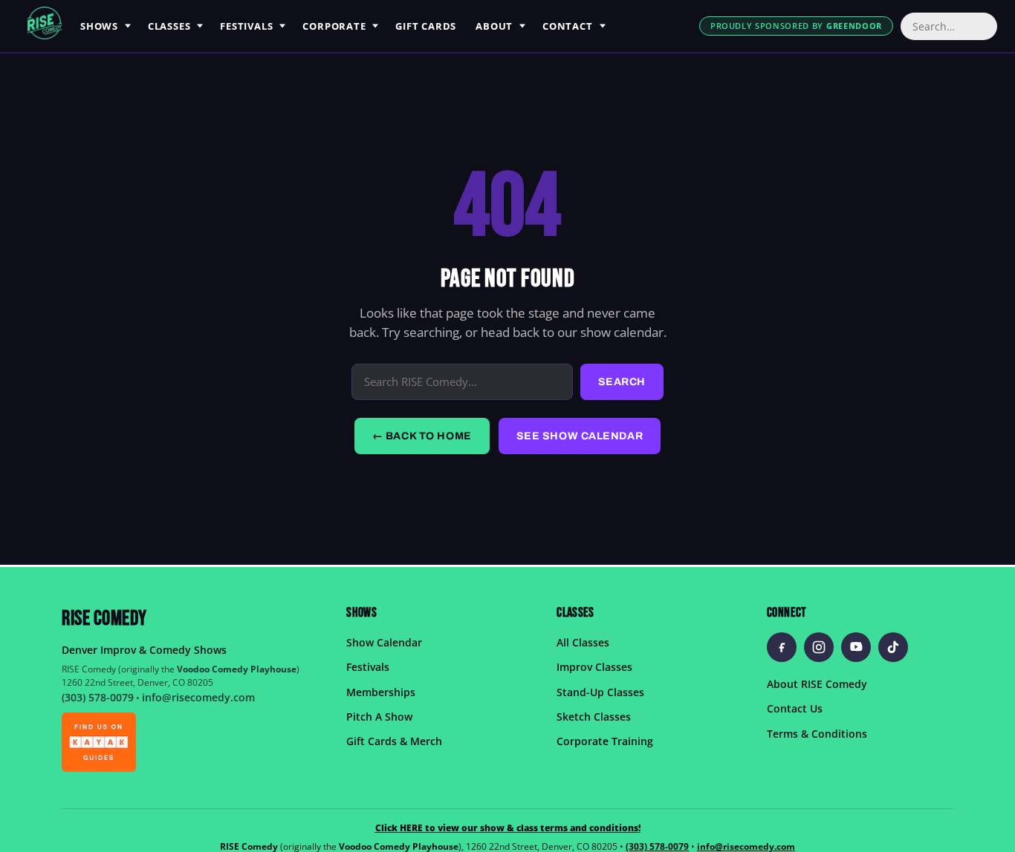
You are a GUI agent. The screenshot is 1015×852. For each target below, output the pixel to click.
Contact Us (795, 708)
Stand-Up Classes (600, 691)
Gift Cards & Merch (394, 741)
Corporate (334, 26)
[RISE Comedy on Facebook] (782, 647)
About (494, 26)
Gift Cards (425, 26)
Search (622, 381)
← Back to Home (422, 436)
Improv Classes (594, 667)
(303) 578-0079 (98, 697)
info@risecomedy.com (198, 697)
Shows (99, 26)
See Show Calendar (579, 436)
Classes (169, 26)
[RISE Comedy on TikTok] (893, 647)
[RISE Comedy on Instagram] (819, 647)
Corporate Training (605, 741)
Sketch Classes (594, 717)
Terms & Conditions (817, 733)
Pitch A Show (379, 717)
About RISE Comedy (817, 684)
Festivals (246, 26)
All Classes (583, 642)
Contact (567, 26)
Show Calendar (384, 642)
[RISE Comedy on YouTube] (856, 647)
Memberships (380, 691)
